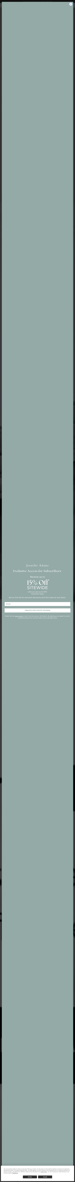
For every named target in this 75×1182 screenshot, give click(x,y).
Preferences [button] (15, 1173)
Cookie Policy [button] (44, 1171)
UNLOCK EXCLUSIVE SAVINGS (37, 610)
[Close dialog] (70, 4)
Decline (30, 1177)
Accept (45, 1177)
